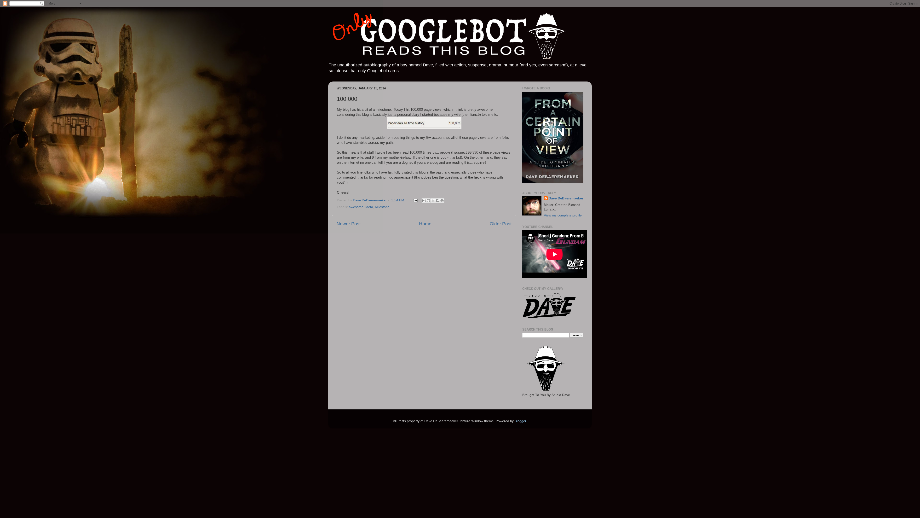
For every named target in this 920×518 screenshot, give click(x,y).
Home (425, 223)
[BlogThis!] (428, 200)
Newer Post (349, 223)
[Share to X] (433, 200)
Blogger (520, 421)
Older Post (501, 223)
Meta (369, 207)
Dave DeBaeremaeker (566, 198)
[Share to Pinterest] (442, 200)
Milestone (382, 207)
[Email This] (423, 200)
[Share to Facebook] (437, 200)
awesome (356, 207)
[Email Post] (415, 200)
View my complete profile (563, 215)
